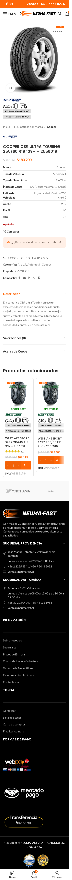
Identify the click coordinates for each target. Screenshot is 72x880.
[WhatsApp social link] (16, 4)
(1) (22, 451)
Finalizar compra (13, 731)
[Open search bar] (60, 13)
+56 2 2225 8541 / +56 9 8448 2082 (30, 566)
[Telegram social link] (39, 278)
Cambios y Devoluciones (18, 675)
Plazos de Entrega (14, 654)
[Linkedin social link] (29, 278)
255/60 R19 (22, 271)
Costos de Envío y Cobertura (20, 661)
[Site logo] (38, 13)
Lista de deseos (12, 717)
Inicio (6, 126)
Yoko (51, 491)
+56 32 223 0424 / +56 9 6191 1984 (30, 602)
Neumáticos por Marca (28, 126)
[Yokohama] (18, 491)
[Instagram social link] (11, 4)
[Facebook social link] (6, 4)
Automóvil (34, 264)
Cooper (51, 126)
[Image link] (30, 513)
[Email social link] (24, 278)
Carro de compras (14, 724)
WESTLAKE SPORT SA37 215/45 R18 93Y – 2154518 (17, 442)
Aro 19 (22, 264)
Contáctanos (11, 682)
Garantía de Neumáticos (18, 668)
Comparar (9, 710)
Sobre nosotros (12, 640)
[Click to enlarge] (10, 87)
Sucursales (9, 647)
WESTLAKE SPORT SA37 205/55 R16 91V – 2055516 (50, 442)
